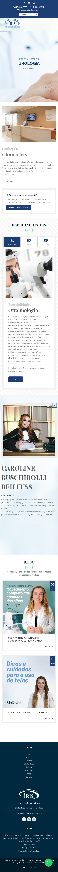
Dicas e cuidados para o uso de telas (27, 712)
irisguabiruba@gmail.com (29, 10)
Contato (29, 777)
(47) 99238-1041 (37, 7)
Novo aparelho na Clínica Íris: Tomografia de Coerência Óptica (24, 639)
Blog (29, 773)
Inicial (29, 754)
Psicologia (45, 244)
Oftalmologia (12, 244)
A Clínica (29, 757)
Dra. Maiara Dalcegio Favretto (21, 316)
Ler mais (9, 181)
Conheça (28, 73)
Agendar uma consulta (29, 14)
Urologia (29, 244)
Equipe (29, 760)
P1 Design (32, 867)
